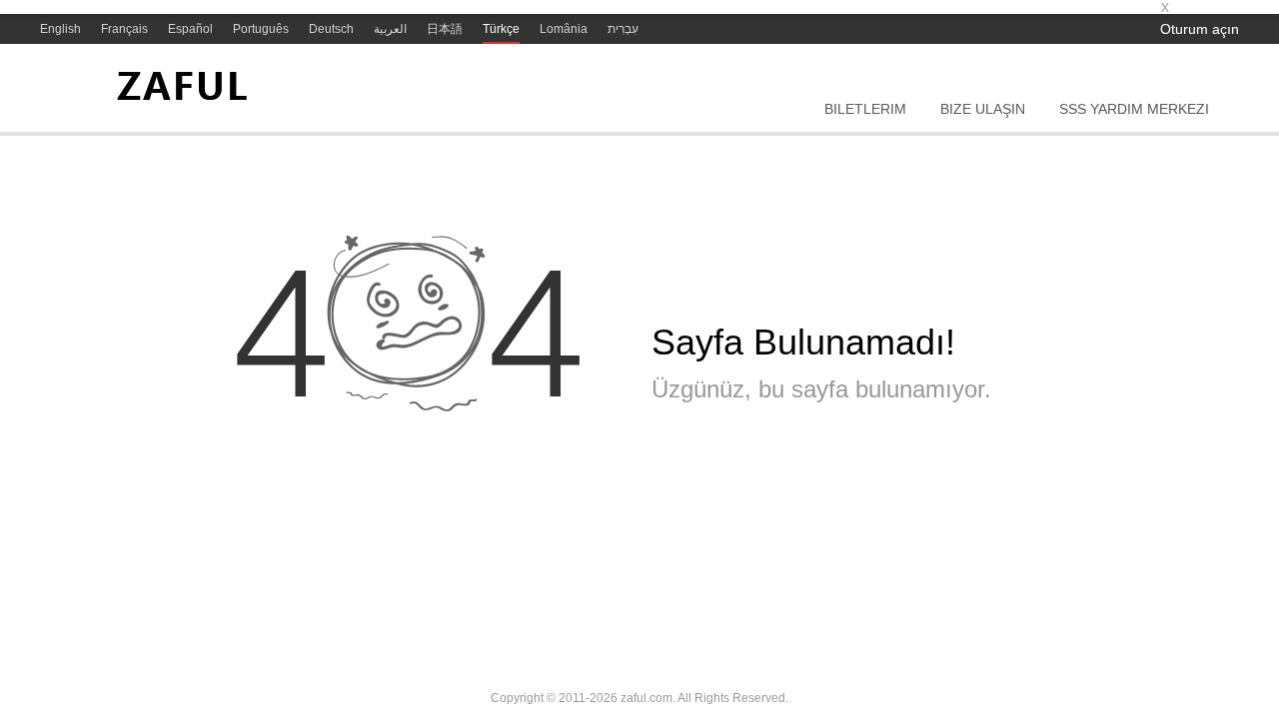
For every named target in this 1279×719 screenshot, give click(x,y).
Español (190, 29)
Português (261, 29)
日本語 (445, 29)
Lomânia (564, 29)
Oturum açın (1199, 29)
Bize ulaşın (982, 109)
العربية (390, 29)
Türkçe (501, 29)
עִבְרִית (623, 29)
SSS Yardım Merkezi (1134, 109)
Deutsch (331, 29)
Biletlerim (865, 109)
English (60, 29)
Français (124, 29)
